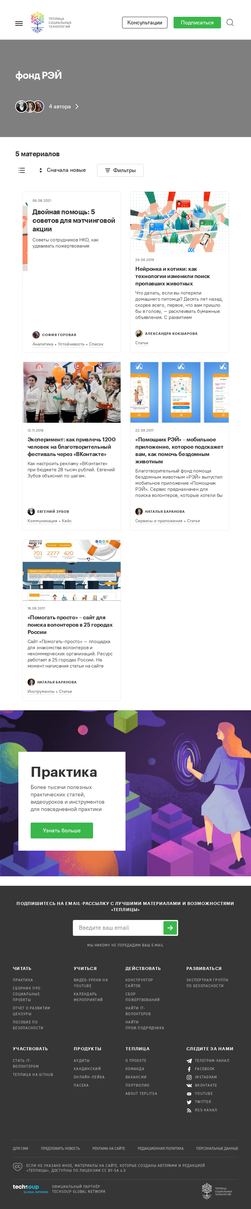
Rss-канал (206, 1110)
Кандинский (87, 1069)
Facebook (205, 1069)
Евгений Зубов (53, 511)
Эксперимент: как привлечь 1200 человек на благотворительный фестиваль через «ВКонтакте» (72, 446)
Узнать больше (62, 830)
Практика (23, 980)
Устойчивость (71, 344)
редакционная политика (161, 1149)
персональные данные (217, 1149)
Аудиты (82, 1061)
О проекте (136, 1061)
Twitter (203, 1102)
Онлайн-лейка (89, 1077)
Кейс (67, 520)
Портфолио (138, 1086)
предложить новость (60, 1149)
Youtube (204, 1094)
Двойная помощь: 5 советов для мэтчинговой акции (73, 220)
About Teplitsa (141, 1094)
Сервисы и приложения (158, 520)
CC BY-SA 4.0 (114, 1171)
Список (96, 344)
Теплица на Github (33, 1075)
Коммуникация (42, 520)
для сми (20, 1149)
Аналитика (42, 344)
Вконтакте (206, 1086)
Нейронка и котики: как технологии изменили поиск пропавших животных (172, 276)
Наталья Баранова (165, 511)
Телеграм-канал (212, 1061)
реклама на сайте (108, 1149)
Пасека (81, 1086)
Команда (135, 1069)
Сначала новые (66, 170)
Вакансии (136, 1077)
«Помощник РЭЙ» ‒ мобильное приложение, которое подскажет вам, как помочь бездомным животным (179, 450)
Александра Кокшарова (171, 333)
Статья (141, 343)
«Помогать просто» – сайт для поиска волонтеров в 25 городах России (70, 624)
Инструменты (41, 691)
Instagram (206, 1077)
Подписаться (197, 22)
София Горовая (59, 335)
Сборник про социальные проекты (26, 994)
